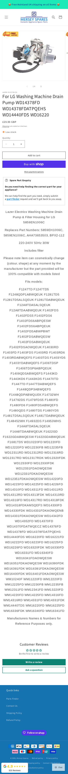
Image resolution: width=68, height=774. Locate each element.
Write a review (34, 662)
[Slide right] (40, 86)
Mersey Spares (22, 758)
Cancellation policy (35, 768)
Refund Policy (13, 720)
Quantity (6, 138)
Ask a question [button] (34, 670)
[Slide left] (27, 86)
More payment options (34, 171)
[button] (6, 17)
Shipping (5, 126)
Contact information (51, 763)
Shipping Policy (14, 713)
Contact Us (12, 705)
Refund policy (37, 758)
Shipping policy (33, 763)
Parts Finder (12, 698)
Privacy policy (52, 758)
